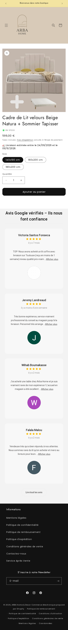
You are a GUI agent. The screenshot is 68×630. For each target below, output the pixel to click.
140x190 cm (13, 159)
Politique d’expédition (18, 618)
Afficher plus (52, 259)
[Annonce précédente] (5, 3)
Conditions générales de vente (24, 546)
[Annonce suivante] (62, 3)
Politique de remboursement (23, 532)
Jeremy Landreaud (34, 300)
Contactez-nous (16, 553)
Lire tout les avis (34, 492)
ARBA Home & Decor (21, 605)
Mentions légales (16, 517)
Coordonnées (45, 623)
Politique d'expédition (19, 539)
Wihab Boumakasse (34, 365)
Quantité (7, 174)
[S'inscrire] (58, 581)
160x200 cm (35, 159)
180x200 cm (13, 167)
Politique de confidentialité (22, 525)
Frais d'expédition (25, 140)
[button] (6, 25)
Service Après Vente (18, 560)
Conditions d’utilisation (50, 613)
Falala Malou (34, 430)
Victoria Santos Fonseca (34, 235)
